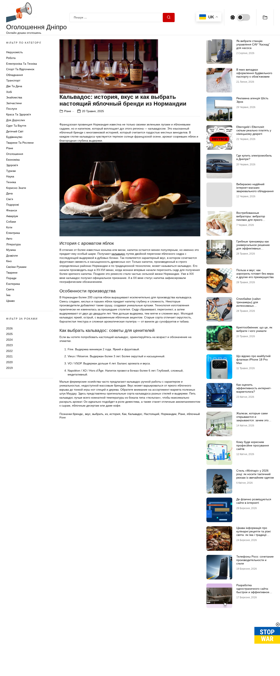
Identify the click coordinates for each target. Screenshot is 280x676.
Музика (11, 249)
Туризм (11, 170)
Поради (11, 278)
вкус (88, 414)
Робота (11, 58)
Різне (9, 148)
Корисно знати (16, 187)
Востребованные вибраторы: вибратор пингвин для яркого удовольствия (250, 218)
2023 (9, 345)
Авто (9, 238)
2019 (9, 368)
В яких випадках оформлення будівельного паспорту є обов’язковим (254, 73)
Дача (9, 193)
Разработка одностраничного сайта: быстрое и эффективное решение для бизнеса (252, 590)
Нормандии (168, 414)
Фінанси (11, 210)
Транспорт (13, 80)
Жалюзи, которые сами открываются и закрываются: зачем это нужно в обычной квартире (254, 418)
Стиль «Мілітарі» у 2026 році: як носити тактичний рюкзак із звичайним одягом (255, 474)
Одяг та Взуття (16, 125)
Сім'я (9, 199)
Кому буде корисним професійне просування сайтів (252, 445)
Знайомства (14, 97)
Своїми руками (16, 266)
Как (124, 414)
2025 (9, 334)
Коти (9, 227)
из (106, 414)
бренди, (78, 414)
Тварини (11, 272)
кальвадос (118, 253)
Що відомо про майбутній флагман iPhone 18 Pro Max (253, 359)
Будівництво (14, 137)
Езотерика (13, 283)
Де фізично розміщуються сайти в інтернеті (253, 501)
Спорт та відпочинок (20, 69)
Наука (10, 176)
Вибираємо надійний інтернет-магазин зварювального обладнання (255, 188)
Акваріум (12, 216)
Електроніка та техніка (21, 63)
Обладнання (14, 75)
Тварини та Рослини (20, 142)
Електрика (13, 232)
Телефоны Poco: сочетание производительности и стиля (255, 560)
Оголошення (14, 153)
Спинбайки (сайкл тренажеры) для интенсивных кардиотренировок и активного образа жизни (252, 305)
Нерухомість (14, 52)
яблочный (193, 414)
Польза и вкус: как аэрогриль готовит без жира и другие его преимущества (255, 273)
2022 (9, 351)
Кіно (9, 261)
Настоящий (151, 414)
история (114, 414)
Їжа (8, 295)
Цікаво (10, 300)
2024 (9, 339)
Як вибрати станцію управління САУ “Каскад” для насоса (253, 44)
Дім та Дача (14, 86)
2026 (9, 328)
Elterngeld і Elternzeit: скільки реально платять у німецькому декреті (253, 130)
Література (13, 244)
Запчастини (14, 103)
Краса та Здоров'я (18, 114)
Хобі (9, 92)
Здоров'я (12, 165)
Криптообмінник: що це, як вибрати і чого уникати (254, 329)
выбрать (97, 414)
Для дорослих (15, 120)
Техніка (11, 182)
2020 (9, 362)
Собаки (11, 221)
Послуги (11, 108)
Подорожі (12, 204)
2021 (9, 356)
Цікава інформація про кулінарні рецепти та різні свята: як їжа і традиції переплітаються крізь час (253, 533)
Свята (10, 289)
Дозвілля (12, 255)
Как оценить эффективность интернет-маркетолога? (253, 388)
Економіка (13, 159)
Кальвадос (135, 414)
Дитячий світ (14, 131)
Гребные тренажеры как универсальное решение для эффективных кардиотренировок (253, 246)
